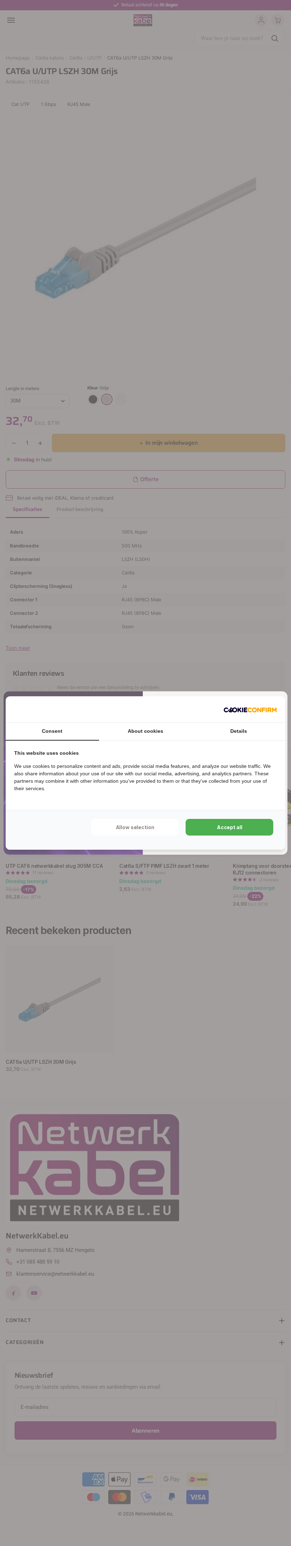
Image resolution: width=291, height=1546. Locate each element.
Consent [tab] (52, 731)
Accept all (229, 827)
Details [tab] (238, 731)
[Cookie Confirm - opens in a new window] (250, 709)
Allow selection (135, 827)
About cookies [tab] (145, 731)
